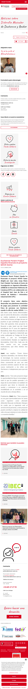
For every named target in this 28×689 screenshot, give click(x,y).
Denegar (14, 680)
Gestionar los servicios (13, 672)
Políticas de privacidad (14, 651)
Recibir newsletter (21, 647)
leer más (5, 473)
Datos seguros (4, 651)
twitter (16, 643)
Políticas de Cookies (6, 687)
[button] (26, 659)
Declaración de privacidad (16, 687)
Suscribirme (14, 127)
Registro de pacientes (22, 8)
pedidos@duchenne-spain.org (10, 571)
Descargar (14, 89)
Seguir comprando (21, 37)
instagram (20, 643)
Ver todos (26, 73)
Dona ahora (14, 617)
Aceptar (14, 676)
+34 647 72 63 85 (6, 2)
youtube (22, 643)
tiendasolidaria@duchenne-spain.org (12, 576)
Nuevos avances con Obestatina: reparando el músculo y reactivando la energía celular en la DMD (14, 528)
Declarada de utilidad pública (8, 644)
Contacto (22, 651)
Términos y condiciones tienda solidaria (16, 649)
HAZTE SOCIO (24, 6)
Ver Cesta (19, 41)
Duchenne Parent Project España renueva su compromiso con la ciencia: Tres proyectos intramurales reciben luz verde (13, 467)
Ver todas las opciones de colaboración (14, 255)
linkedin (24, 643)
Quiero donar (16, 6)
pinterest (16, 645)
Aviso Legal (23, 687)
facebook (18, 643)
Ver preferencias (14, 684)
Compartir (24, 32)
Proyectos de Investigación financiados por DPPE (14, 462)
